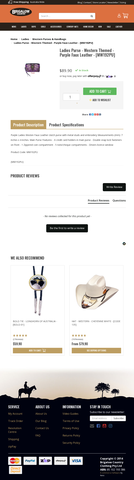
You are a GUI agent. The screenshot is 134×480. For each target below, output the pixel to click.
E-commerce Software (110, 473)
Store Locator (99, 2)
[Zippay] (111, 76)
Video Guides (70, 413)
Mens (14, 26)
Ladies (23, 26)
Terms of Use (71, 421)
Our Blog (41, 421)
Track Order (15, 421)
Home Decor (88, 26)
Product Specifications (66, 124)
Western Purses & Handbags (49, 39)
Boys (34, 26)
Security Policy (71, 443)
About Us (41, 413)
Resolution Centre (14, 430)
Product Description (28, 124)
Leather (119, 26)
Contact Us (42, 428)
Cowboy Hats (72, 26)
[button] (37, 337)
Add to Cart (98, 91)
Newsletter (113, 2)
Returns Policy (71, 435)
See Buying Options (96, 350)
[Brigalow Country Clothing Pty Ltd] (21, 11)
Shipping (13, 439)
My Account (15, 413)
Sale (109, 26)
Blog (80, 2)
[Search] (92, 16)
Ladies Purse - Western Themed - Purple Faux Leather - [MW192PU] (53, 42)
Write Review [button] (114, 187)
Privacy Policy (71, 428)
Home (14, 39)
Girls (43, 26)
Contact (87, 2)
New (100, 26)
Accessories (56, 26)
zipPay (12, 446)
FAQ (37, 435)
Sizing (123, 2)
